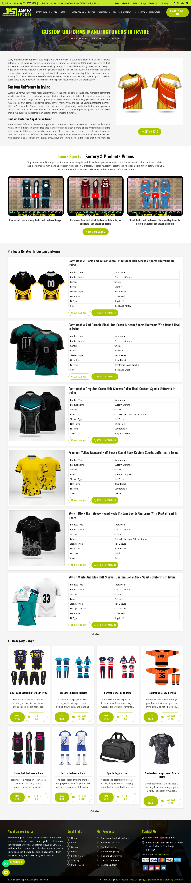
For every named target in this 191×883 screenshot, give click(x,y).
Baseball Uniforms (110, 842)
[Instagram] (178, 3)
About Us (126, 3)
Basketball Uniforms (111, 855)
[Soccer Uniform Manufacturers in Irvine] (73, 747)
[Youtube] (157, 867)
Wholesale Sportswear (123, 12)
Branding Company (174, 879)
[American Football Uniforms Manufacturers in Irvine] (28, 667)
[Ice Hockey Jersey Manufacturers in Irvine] (162, 667)
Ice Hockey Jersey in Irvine (162, 693)
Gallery (135, 3)
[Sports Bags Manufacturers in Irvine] (117, 747)
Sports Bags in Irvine (118, 773)
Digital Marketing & (154, 879)
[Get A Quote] (149, 91)
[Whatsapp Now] (6, 863)
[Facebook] (174, 3)
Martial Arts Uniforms (98, 12)
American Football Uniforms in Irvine (28, 693)
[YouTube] (182, 3)
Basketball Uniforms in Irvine (29, 773)
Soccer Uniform (109, 864)
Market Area (77, 864)
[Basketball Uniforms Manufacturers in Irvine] (28, 747)
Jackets (141, 12)
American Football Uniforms (115, 838)
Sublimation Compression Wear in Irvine (162, 775)
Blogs (143, 3)
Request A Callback (106, 312)
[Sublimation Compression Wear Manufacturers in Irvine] (162, 747)
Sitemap (164, 3)
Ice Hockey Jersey (110, 851)
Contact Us (153, 3)
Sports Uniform (43, 12)
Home (117, 3)
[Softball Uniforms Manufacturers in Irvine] (117, 667)
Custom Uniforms (110, 860)
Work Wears (154, 12)
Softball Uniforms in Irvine (117, 693)
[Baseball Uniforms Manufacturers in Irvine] (73, 667)
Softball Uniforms (110, 847)
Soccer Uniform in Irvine (73, 773)
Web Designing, (137, 879)
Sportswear (59, 12)
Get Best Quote (81, 312)
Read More (17, 717)
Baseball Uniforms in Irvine (73, 693)
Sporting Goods (76, 12)
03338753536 (29, 3)
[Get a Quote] (6, 872)
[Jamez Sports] (17, 12)
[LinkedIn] (187, 3)
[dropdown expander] (51, 12)
